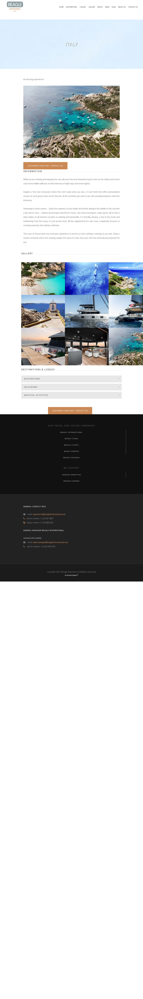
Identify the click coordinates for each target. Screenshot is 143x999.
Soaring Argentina (71, 475)
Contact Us (133, 7)
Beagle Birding (71, 451)
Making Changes (72, 481)
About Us (122, 7)
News (107, 7)
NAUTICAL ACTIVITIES (36, 395)
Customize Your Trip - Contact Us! (45, 165)
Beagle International (71, 432)
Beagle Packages (71, 457)
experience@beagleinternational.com (49, 514)
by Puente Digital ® (71, 575)
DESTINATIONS (32, 379)
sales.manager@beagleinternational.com (50, 542)
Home (61, 7)
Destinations (71, 7)
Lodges (83, 7)
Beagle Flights (71, 445)
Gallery (92, 7)
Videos (100, 7)
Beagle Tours (71, 439)
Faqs (114, 7)
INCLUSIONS (30, 387)
